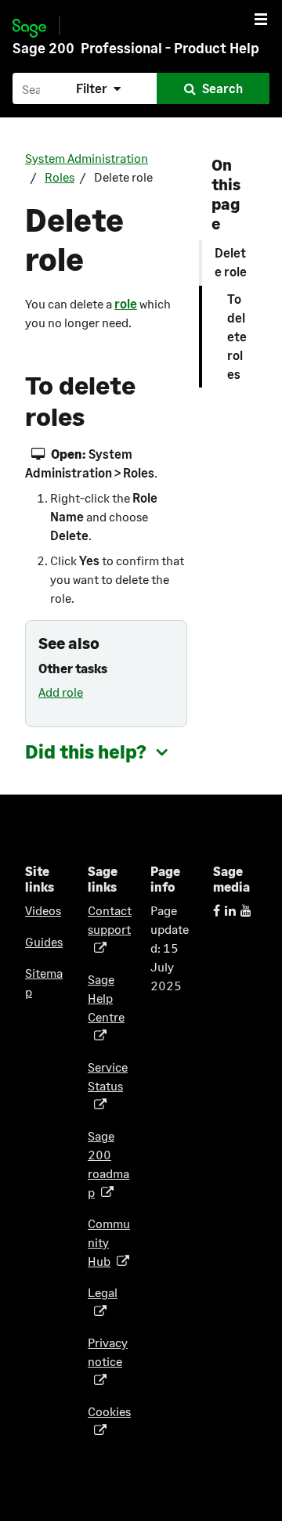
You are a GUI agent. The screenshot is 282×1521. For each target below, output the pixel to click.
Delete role (231, 262)
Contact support (110, 929)
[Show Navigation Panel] (261, 19)
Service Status (108, 1085)
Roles (59, 176)
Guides (44, 941)
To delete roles (237, 336)
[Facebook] (216, 910)
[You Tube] (245, 910)
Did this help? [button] (85, 751)
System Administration (86, 157)
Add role (60, 691)
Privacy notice (108, 1361)
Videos (43, 910)
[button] (100, 88)
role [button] (125, 303)
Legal (103, 1301)
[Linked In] (230, 910)
